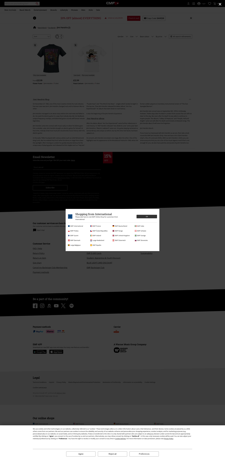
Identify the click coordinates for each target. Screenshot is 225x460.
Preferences (144, 454)
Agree (80, 454)
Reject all (112, 454)
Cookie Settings (120, 439)
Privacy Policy (168, 439)
